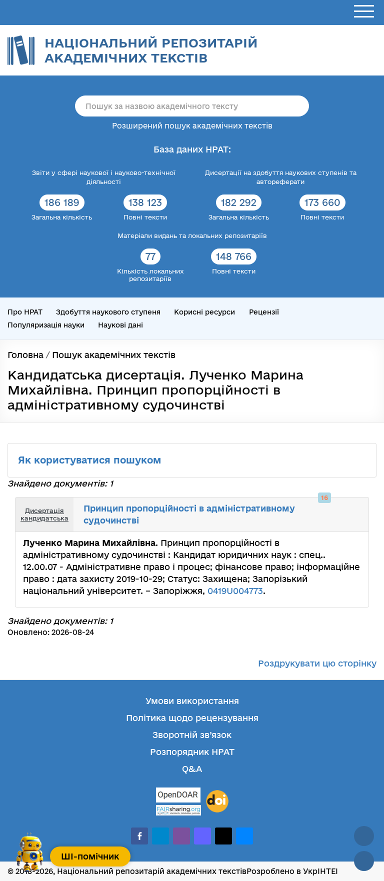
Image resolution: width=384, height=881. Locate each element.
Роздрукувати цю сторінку (317, 663)
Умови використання (192, 701)
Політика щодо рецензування (192, 717)
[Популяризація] (353, 522)
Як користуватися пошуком (91, 460)
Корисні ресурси (204, 312)
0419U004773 (235, 591)
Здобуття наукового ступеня (108, 312)
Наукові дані (120, 325)
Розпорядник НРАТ (192, 751)
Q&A (192, 769)
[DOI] (217, 802)
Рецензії (264, 312)
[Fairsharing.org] (178, 810)
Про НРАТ (25, 312)
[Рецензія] (353, 508)
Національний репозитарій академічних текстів (151, 50)
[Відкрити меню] (364, 11)
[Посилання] (342, 508)
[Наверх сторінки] (364, 836)
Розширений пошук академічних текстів (192, 126)
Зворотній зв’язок (192, 735)
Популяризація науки (46, 325)
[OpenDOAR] (178, 796)
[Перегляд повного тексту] (320, 508)
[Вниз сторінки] (364, 861)
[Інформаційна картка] (331, 508)
